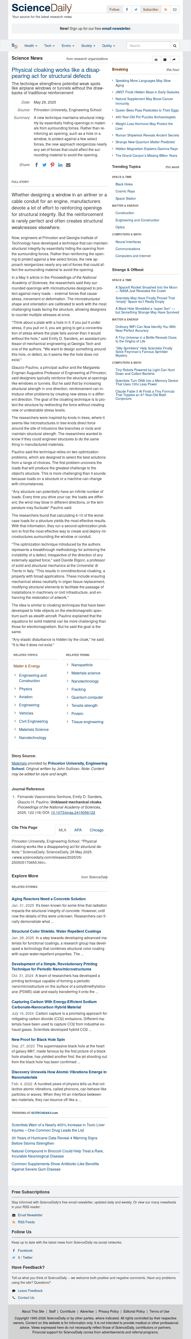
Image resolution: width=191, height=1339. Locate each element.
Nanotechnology (32, 737)
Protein (77, 713)
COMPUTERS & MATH (126, 234)
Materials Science (34, 729)
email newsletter (116, 28)
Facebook (25, 1250)
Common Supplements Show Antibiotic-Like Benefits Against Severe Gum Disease (55, 1166)
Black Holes (124, 184)
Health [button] (29, 45)
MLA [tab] (62, 830)
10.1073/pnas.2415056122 (73, 812)
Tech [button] (48, 45)
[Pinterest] (52, 165)
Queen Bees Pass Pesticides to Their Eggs (147, 110)
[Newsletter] (174, 9)
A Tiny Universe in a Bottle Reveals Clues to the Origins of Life (146, 339)
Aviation (26, 696)
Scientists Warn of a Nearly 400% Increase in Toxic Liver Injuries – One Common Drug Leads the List (58, 1127)
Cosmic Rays (125, 191)
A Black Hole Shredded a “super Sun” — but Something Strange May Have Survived (147, 310)
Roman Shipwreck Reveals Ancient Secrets (147, 135)
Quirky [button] (107, 45)
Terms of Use (159, 1311)
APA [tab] (78, 830)
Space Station (126, 198)
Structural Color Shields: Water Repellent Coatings (56, 931)
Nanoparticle (82, 664)
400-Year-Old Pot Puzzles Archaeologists (146, 117)
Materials (19, 763)
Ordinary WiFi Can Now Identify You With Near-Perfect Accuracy (146, 328)
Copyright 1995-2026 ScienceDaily (40, 1318)
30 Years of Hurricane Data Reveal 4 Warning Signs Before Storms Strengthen (54, 1140)
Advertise (87, 1311)
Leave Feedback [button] (30, 1290)
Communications (128, 248)
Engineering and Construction (33, 678)
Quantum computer (87, 697)
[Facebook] (36, 165)
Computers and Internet (133, 255)
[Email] (68, 165)
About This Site (33, 1311)
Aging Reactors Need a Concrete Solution (49, 898)
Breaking (120, 69)
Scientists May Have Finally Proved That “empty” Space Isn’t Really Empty (145, 300)
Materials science (86, 673)
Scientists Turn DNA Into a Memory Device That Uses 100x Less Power (147, 382)
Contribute (67, 1311)
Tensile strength (85, 705)
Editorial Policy (134, 1311)
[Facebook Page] (127, 9)
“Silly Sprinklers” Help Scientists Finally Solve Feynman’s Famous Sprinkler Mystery (144, 352)
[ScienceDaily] (42, 8)
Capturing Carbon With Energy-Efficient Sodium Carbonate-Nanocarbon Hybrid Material (54, 1004)
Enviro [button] (67, 45)
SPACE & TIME (122, 177)
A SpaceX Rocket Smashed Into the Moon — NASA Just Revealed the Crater (146, 289)
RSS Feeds (26, 1222)
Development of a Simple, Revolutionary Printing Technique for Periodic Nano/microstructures (54, 966)
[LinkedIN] (60, 165)
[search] (174, 45)
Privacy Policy (109, 1311)
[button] (156, 59)
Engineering (29, 705)
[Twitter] (44, 165)
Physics (25, 688)
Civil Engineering (33, 721)
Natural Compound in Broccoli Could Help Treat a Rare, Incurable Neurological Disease (58, 1153)
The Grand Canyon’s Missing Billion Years (146, 155)
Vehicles (26, 713)
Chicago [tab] (97, 830)
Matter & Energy (27, 666)
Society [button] (87, 45)
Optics (120, 227)
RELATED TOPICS (26, 655)
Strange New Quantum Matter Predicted (145, 141)
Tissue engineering (87, 721)
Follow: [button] (114, 9)
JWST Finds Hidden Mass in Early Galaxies (147, 92)
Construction (125, 212)
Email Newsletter (30, 1215)
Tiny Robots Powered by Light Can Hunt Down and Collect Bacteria (145, 371)
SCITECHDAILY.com (44, 1113)
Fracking (79, 689)
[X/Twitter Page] (136, 9)
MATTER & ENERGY (125, 205)
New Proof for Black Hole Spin (38, 1039)
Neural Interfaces (128, 241)
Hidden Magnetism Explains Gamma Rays (147, 148)
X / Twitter (25, 1257)
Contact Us (26, 1297)
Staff (52, 1311)
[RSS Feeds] (165, 9)
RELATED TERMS (77, 655)
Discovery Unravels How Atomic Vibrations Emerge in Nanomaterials (59, 1074)
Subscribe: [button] (151, 9)
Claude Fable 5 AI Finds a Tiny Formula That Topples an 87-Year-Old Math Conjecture (145, 395)
